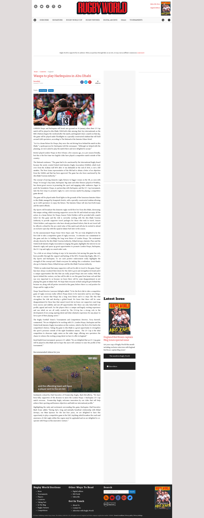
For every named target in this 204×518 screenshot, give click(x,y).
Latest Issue (114, 299)
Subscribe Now (155, 4)
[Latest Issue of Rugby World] (166, 9)
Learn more (140, 53)
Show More (112, 367)
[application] (66, 373)
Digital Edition (155, 8)
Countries (43, 72)
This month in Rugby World (119, 356)
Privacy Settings (138, 515)
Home (36, 72)
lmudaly (36, 81)
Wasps (51, 90)
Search (132, 492)
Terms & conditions (119, 515)
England (50, 72)
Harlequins (42, 90)
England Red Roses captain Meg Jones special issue (118, 339)
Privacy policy (129, 515)
